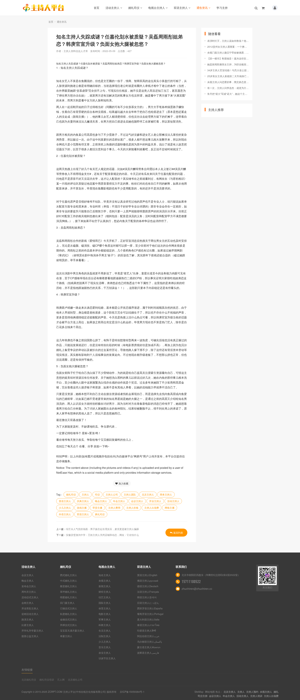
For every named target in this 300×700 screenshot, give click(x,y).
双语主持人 (181, 8)
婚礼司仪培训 (46, 679)
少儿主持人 (65, 507)
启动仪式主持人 (30, 597)
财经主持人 (105, 591)
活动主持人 (112, 8)
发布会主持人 (29, 586)
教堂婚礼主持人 (68, 586)
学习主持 (222, 8)
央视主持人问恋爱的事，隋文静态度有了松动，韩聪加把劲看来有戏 (228, 82)
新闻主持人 (105, 586)
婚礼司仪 (133, 8)
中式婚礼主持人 (68, 580)
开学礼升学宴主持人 (32, 630)
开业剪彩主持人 (30, 608)
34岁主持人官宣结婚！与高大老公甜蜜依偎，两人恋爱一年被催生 (228, 70)
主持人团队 (130, 494)
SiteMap (198, 691)
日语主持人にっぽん (148, 603)
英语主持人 (65, 501)
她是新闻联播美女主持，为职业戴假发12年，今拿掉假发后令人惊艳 (228, 64)
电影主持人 (105, 614)
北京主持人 (148, 494)
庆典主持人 (83, 501)
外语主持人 (65, 514)
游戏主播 (82, 507)
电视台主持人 (156, 8)
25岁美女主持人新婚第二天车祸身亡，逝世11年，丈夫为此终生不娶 (228, 76)
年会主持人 (119, 501)
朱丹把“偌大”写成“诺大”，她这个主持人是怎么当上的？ (228, 93)
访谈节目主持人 (107, 658)
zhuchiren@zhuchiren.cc (197, 589)
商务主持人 (166, 494)
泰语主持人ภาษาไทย (148, 625)
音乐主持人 (105, 647)
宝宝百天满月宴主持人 (72, 630)
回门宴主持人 (67, 603)
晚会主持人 (101, 501)
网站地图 (210, 691)
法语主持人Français (148, 591)
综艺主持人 (105, 597)
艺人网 (61, 679)
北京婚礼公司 (75, 679)
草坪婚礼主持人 (68, 591)
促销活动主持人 (30, 614)
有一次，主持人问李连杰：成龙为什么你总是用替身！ (228, 88)
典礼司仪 (100, 514)
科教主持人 (105, 625)
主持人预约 (252, 691)
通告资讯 (202, 8)
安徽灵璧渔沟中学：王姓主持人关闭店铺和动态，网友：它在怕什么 (102, 535)
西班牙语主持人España (149, 608)
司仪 (97, 494)
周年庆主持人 (29, 591)
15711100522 (191, 581)
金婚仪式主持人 (68, 619)
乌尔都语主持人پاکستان (149, 641)
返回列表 (178, 532)
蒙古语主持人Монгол (148, 647)
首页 (96, 8)
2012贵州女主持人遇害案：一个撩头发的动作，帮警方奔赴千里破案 (228, 46)
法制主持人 (105, 636)
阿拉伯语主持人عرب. (149, 636)
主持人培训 (256, 696)
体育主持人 (105, 608)
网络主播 (169, 507)
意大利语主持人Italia (148, 619)
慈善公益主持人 (30, 636)
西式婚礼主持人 (68, 575)
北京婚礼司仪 (29, 679)
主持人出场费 (151, 507)
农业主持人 (105, 652)
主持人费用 (114, 507)
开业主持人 (155, 501)
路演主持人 (28, 619)
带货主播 (97, 507)
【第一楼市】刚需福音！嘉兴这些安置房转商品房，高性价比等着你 (228, 58)
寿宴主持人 (66, 636)
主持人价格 (132, 507)
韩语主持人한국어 (147, 597)
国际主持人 (105, 603)
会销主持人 (28, 603)
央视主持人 (105, 580)
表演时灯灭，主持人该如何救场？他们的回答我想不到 (228, 40)
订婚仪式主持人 (68, 608)
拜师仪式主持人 (68, 625)
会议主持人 (137, 501)
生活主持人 (105, 630)
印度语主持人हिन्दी (146, 630)
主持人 (85, 494)
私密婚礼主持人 (68, 614)
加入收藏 (123, 483)
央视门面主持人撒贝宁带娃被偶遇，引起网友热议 (228, 52)
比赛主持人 (28, 625)
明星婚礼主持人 (68, 597)
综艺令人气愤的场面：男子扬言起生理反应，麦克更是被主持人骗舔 (102, 529)
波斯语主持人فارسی (148, 652)
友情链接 (27, 670)
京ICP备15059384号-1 (132, 691)
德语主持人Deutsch (147, 586)
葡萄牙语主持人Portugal (150, 614)
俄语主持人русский (147, 580)
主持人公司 (112, 494)
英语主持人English (147, 575)
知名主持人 (105, 575)
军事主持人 (105, 619)
